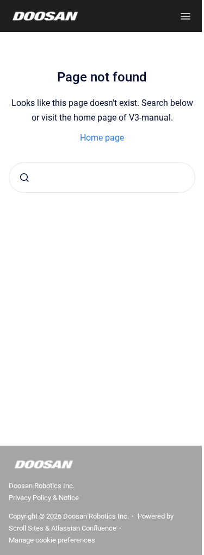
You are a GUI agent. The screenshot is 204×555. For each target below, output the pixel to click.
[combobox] (102, 177)
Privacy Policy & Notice (44, 498)
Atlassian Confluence (83, 528)
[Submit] (24, 177)
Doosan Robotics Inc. (42, 486)
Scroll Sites (26, 528)
